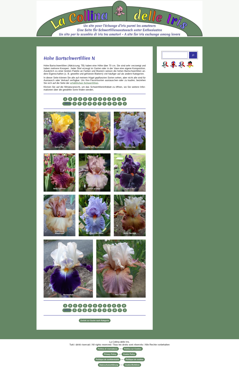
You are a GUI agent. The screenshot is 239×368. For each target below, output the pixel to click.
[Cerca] (193, 55)
